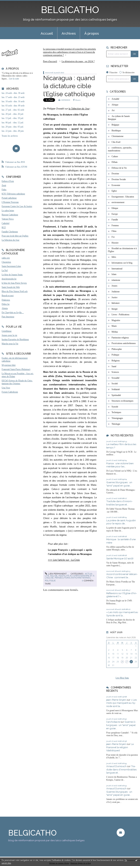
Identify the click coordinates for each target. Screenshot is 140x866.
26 (122, 661)
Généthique (6, 331)
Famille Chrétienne (10, 231)
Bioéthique (116, 130)
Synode (115, 406)
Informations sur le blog (122, 263)
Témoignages (117, 418)
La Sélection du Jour (10, 240)
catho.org (6, 258)
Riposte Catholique (10, 214)
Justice (114, 297)
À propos (91, 33)
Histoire (115, 242)
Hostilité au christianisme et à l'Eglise (122, 250)
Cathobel (5, 223)
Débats (115, 162)
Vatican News (8, 219)
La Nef (5, 270)
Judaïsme (116, 291)
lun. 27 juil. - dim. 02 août (13, 110)
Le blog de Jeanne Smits (12, 274)
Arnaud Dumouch (116, 766)
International (117, 268)
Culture (115, 156)
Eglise (53, 575)
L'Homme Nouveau (10, 202)
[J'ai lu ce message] (136, 860)
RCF (4, 227)
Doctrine (115, 173)
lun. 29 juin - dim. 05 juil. (13, 126)
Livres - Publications (120, 314)
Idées (114, 257)
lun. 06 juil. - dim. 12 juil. (13, 122)
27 (127, 661)
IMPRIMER (65, 100)
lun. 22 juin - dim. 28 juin (13, 131)
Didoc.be (5, 304)
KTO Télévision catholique (13, 194)
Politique (50, 580)
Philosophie (117, 349)
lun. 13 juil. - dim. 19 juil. (13, 118)
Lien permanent (57, 573)
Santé (114, 366)
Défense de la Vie (119, 168)
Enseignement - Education (123, 196)
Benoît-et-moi (7, 295)
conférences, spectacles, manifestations (120, 149)
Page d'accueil (50, 61)
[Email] (16, 148)
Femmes (115, 225)
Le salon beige (8, 210)
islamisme (116, 280)
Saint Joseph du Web (11, 287)
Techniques (116, 412)
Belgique (115, 124)
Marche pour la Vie (10, 343)
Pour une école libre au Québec (15, 236)
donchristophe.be (9, 279)
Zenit (4, 185)
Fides (4, 189)
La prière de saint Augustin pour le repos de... (121, 522)
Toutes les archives (10, 136)
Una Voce (6, 387)
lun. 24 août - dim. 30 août (13, 93)
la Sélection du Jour (79, 108)
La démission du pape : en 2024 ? (78, 61)
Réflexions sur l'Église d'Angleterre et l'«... (121, 595)
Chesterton (6, 262)
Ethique (115, 208)
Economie (116, 185)
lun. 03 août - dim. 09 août (13, 105)
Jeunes (114, 285)
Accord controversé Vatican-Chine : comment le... (122, 576)
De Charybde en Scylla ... (13, 312)
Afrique (115, 104)
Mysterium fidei (8, 365)
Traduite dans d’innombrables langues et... (119, 503)
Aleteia (5, 308)
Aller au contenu (11, 2)
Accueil (47, 33)
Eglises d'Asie (8, 181)
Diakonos (6, 300)
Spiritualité (116, 395)
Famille (115, 219)
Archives (69, 33)
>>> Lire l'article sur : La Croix (64, 560)
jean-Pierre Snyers (116, 699)
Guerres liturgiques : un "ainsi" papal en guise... (119, 484)
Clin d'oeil (116, 142)
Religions (116, 360)
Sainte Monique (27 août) (119, 558)
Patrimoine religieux (120, 337)
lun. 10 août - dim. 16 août (13, 101)
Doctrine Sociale (119, 179)
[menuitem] (46, 33)
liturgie (115, 309)
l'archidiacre (113, 721)
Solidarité (116, 389)
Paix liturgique (8, 316)
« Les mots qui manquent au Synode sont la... (122, 614)
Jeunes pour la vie (9, 335)
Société (115, 383)
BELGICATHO (70, 9)
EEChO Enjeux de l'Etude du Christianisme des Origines (17, 382)
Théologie (116, 424)
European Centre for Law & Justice (17, 206)
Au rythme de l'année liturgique (119, 117)
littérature (116, 303)
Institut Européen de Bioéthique (15, 339)
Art (113, 110)
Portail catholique (9, 198)
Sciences (115, 372)
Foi (113, 237)
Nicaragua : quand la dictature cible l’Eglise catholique (69, 86)
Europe (115, 214)
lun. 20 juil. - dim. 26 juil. (13, 114)
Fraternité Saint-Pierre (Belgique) (16, 369)
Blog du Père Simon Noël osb (15, 291)
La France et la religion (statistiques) (120, 747)
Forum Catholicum (10, 392)
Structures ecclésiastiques (122, 401)
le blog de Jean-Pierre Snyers (14, 283)
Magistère (116, 320)
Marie (114, 326)
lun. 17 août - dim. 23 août (13, 97)
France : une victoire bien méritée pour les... (120, 465)
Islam (114, 274)
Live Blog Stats (122, 678)
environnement (118, 202)
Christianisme (117, 136)
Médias (115, 332)
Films (114, 231)
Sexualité (115, 378)
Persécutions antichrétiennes (72, 577)
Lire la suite (14, 78)
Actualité (115, 99)
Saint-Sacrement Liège (11, 266)
